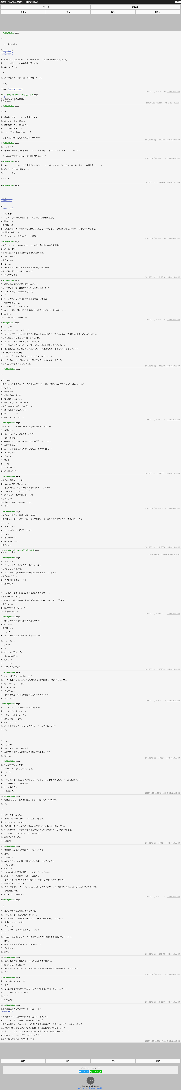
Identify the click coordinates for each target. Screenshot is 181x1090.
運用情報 (92, 1088)
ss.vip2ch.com (15, 89)
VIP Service (95, 1086)
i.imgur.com (7, 52)
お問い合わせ (83, 1088)
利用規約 (99, 1088)
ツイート (85, 1072)
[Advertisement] (90, 22)
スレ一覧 (46, 7)
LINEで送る (97, 1072)
